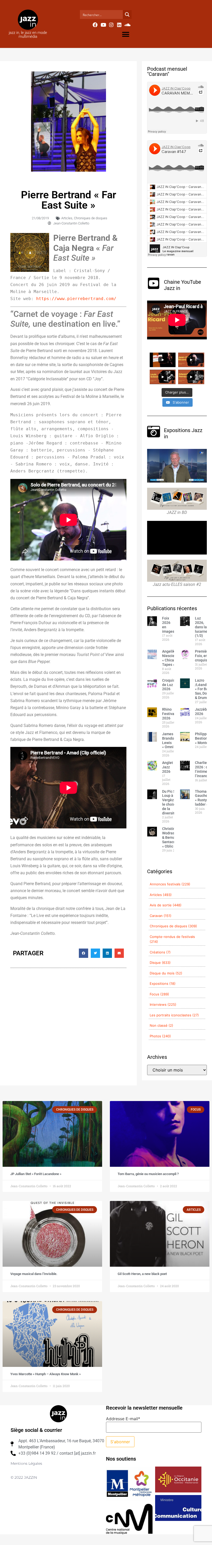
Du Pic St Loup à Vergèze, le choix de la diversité (169, 802)
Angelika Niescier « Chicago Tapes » (170, 657)
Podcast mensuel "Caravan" (167, 71)
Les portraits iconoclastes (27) (174, 1015)
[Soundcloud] (127, 24)
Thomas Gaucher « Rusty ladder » (202, 797)
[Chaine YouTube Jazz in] (153, 283)
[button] (126, 34)
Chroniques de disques (90, 218)
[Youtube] (103, 24)
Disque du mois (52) (166, 973)
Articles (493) (161, 895)
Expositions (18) (163, 983)
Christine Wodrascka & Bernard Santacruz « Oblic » (171, 837)
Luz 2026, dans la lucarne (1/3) (201, 627)
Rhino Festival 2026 (168, 713)
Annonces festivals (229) (170, 884)
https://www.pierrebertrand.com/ (76, 298)
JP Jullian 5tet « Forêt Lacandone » (35, 1174)
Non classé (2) (161, 1025)
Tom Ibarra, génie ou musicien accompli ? (148, 1174)
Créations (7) (160, 952)
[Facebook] (95, 24)
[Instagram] (111, 24)
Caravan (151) (160, 916)
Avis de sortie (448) (165, 905)
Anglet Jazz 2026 (167, 767)
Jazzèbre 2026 (202, 711)
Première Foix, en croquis (202, 655)
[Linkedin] (119, 24)
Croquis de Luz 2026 (168, 684)
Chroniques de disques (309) (173, 926)
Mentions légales (26, 1463)
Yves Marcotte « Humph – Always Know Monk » (45, 1374)
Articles (66, 218)
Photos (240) (160, 1036)
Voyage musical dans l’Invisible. (33, 1274)
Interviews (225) (163, 1004)
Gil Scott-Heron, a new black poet (142, 1274)
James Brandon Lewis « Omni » (169, 740)
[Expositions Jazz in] (153, 431)
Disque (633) (160, 962)
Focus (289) (159, 994)
